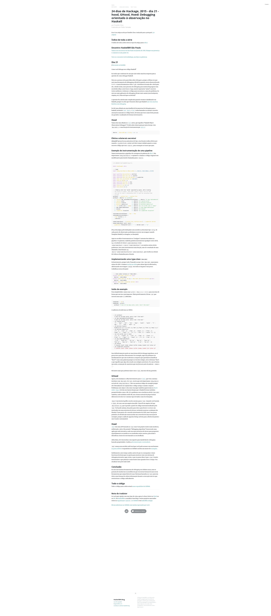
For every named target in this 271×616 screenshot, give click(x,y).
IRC (114, 498)
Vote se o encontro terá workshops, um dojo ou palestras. (129, 57)
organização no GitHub (127, 500)
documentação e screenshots (141, 442)
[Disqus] (135, 536)
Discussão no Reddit (118, 65)
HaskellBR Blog (119, 600)
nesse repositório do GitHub (141, 486)
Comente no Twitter (139, 511)
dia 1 (146, 42)
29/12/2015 (114, 7)
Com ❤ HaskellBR (118, 602)
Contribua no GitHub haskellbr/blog (122, 605)
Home (113, 5)
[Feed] (135, 593)
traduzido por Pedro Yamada (121, 27)
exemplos (154, 448)
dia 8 (151, 153)
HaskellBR (121, 498)
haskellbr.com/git (147, 500)
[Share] (126, 511)
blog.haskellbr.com (118, 603)
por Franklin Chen (118, 25)
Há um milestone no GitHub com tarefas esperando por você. (131, 505)
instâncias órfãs (132, 264)
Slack (155, 496)
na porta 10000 (116, 448)
